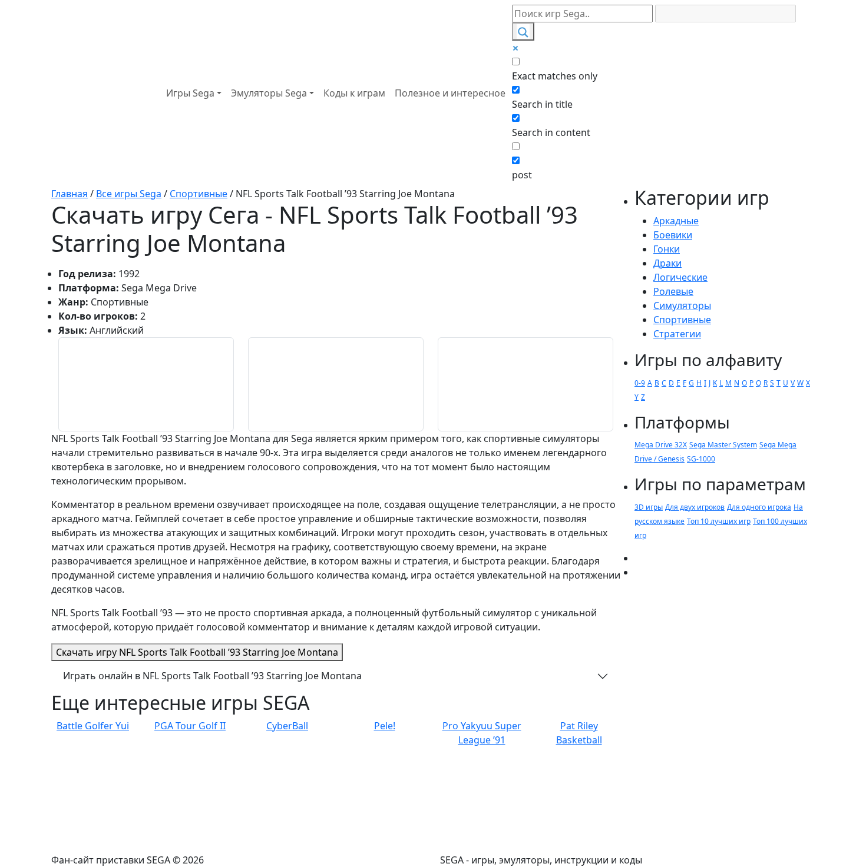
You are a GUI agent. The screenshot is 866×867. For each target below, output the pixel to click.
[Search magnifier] (523, 31)
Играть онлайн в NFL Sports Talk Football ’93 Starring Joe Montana (212, 675)
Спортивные (682, 319)
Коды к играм (354, 93)
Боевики (672, 234)
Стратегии (677, 333)
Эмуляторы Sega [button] (269, 93)
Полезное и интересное (450, 93)
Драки (667, 263)
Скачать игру (197, 652)
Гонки (666, 249)
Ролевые (673, 291)
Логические (680, 277)
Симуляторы (682, 305)
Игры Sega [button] (190, 93)
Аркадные (676, 220)
